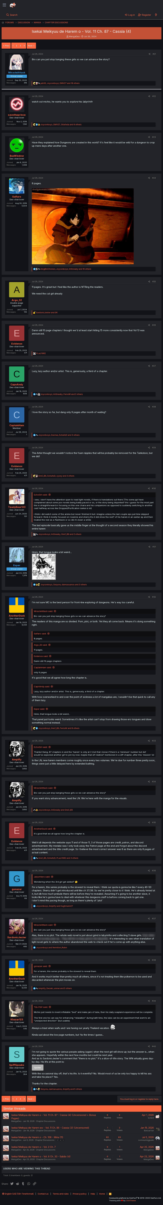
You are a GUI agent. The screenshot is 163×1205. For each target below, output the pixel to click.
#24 (154, 178)
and (47, 312)
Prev (7, 45)
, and (55, 810)
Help (93, 1193)
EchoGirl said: (40, 494)
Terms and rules (61, 1193)
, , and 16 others (66, 269)
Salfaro (16, 196)
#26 (154, 325)
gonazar (17, 889)
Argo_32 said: (40, 645)
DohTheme (131, 1200)
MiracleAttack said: (43, 611)
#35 (154, 822)
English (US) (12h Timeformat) (19, 1193)
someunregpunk (146, 1140)
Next (30, 45)
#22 (154, 96)
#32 (154, 597)
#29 (154, 447)
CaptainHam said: (42, 667)
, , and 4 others (56, 476)
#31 (154, 547)
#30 (154, 488)
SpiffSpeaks (16, 1064)
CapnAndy (17, 384)
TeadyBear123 (16, 507)
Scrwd (151, 1118)
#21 (154, 54)
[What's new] (156, 14)
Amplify (16, 759)
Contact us (43, 1193)
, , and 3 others (59, 435)
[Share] (150, 54)
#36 (154, 870)
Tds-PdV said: (41, 1007)
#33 (154, 741)
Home (102, 1193)
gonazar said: (40, 966)
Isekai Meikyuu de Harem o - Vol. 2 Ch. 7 (33, 1146)
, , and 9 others (61, 124)
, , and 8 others (58, 728)
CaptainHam (16, 425)
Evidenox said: (41, 656)
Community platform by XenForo (135, 1198)
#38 (154, 960)
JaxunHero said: (42, 876)
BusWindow (17, 155)
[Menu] (4, 5)
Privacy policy (79, 1193)
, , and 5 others (55, 988)
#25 (154, 281)
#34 (154, 781)
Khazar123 (17, 1019)
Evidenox (16, 343)
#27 (154, 366)
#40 (154, 1046)
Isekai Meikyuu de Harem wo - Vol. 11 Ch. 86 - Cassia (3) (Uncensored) (50, 1127)
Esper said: (39, 709)
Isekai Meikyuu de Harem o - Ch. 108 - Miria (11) (37, 1137)
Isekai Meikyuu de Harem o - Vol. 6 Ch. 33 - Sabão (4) (41, 1156)
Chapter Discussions (45, 1121)
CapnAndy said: (42, 686)
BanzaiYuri (149, 1130)
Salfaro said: (40, 633)
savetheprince (17, 114)
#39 (154, 1001)
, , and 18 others (60, 83)
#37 (154, 918)
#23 (154, 137)
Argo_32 (17, 300)
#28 (154, 407)
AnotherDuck (17, 615)
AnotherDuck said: (43, 828)
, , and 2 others (62, 394)
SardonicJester (16, 937)
